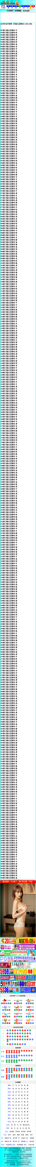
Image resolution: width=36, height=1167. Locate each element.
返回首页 (32, 2)
